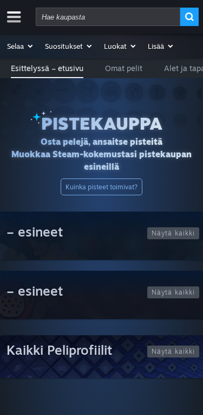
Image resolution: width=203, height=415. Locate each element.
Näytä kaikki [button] (173, 233)
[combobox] (108, 17)
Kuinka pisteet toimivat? (101, 187)
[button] (21, 46)
